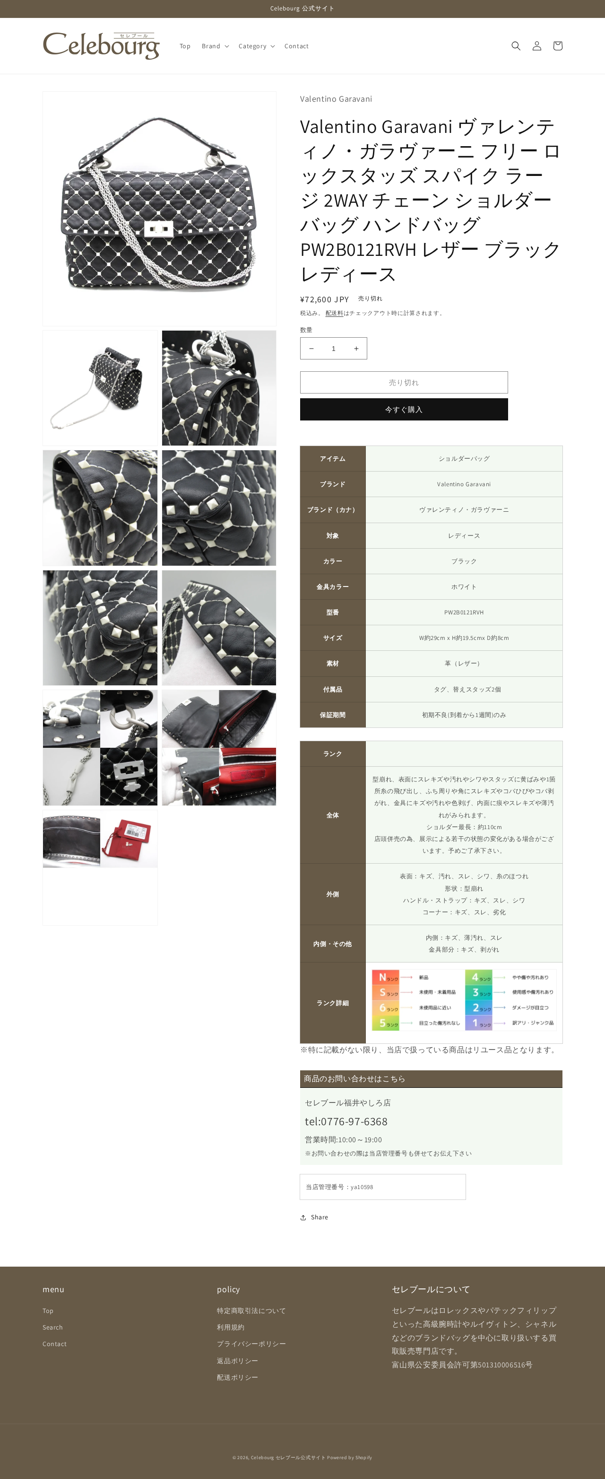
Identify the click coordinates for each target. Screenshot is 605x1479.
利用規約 (230, 1327)
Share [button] (319, 1217)
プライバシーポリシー (251, 1343)
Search (53, 1327)
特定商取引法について (251, 1310)
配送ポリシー (238, 1377)
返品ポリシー (238, 1360)
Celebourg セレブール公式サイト (288, 1457)
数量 (306, 330)
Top (48, 1310)
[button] (214, 46)
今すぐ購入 (404, 409)
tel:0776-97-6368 (346, 1121)
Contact (55, 1343)
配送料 (335, 312)
